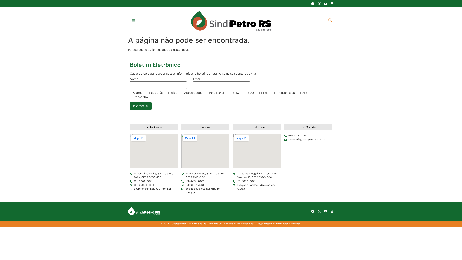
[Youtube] (325, 3)
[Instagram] (332, 3)
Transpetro (140, 97)
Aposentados (193, 92)
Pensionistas (286, 92)
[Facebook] (313, 3)
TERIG (235, 92)
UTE (304, 92)
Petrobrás (156, 92)
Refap (173, 92)
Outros (137, 92)
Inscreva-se (141, 106)
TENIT (267, 92)
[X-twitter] (319, 3)
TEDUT (251, 92)
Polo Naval (216, 92)
